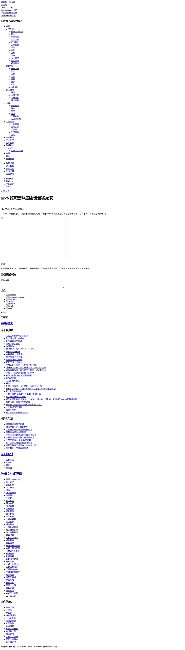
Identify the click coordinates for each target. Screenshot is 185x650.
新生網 (9, 613)
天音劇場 (15, 116)
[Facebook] (11, 295)
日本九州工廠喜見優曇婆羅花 (19, 443)
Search (3, 313)
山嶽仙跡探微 (12, 527)
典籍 (13, 84)
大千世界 (15, 58)
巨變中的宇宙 (17, 151)
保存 (3, 290)
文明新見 (10, 140)
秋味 (8, 383)
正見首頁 (10, 178)
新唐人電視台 (12, 639)
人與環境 (10, 121)
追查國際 (10, 626)
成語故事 (10, 501)
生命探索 (10, 137)
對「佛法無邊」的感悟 (16, 397)
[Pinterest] (10, 304)
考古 (13, 55)
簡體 (8, 191)
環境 (13, 47)
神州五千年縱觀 (13, 546)
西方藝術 (10, 522)
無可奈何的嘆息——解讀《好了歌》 (22, 365)
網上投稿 (10, 166)
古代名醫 (10, 535)
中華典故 (10, 580)
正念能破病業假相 (14, 391)
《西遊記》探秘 (13, 551)
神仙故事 (10, 485)
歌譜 (13, 114)
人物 (13, 74)
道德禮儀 (10, 540)
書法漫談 (10, 511)
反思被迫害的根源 (14, 341)
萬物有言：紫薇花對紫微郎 (18, 402)
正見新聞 (10, 29)
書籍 (8, 156)
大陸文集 (15, 95)
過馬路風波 (11, 378)
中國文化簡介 (12, 564)
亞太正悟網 (11, 618)
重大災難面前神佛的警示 (17, 412)
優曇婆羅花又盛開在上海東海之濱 (21, 445)
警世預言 (10, 145)
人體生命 (15, 45)
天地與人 (15, 129)
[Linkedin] (10, 299)
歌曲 (13, 108)
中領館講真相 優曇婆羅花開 (18, 440)
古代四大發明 (12, 538)
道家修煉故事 (12, 530)
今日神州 (15, 87)
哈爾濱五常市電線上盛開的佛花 (20, 437)
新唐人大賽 (11, 585)
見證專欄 (15, 100)
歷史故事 (10, 591)
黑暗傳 (9, 498)
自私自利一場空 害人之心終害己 (20, 349)
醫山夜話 (10, 482)
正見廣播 (10, 159)
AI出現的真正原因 (14, 407)
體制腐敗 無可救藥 (14, 357)
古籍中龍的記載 (13, 548)
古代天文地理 (12, 593)
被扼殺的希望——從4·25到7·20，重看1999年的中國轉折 (31, 389)
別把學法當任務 (13, 352)
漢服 (8, 490)
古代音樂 (10, 543)
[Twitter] (10, 301)
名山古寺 (10, 487)
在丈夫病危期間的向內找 (17, 336)
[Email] (9, 306)
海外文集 (15, 98)
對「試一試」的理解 (15, 338)
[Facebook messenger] (15, 297)
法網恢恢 (10, 623)
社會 (13, 34)
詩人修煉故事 (12, 532)
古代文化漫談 (12, 567)
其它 (13, 135)
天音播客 (10, 174)
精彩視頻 (15, 63)
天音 (8, 103)
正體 (3, 191)
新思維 (9, 468)
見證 (13, 92)
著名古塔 (10, 503)
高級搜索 (7, 323)
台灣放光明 (11, 631)
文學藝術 (10, 143)
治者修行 (10, 556)
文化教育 (10, 460)
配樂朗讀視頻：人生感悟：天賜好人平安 (24, 386)
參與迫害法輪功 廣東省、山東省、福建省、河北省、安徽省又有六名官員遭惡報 (41, 399)
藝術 (13, 50)
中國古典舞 (11, 519)
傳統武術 (10, 583)
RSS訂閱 (10, 171)
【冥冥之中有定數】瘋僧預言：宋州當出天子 (26, 367)
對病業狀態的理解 (14, 360)
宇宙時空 (10, 148)
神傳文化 (10, 66)
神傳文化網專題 (11, 473)
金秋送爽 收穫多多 (14, 354)
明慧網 (9, 610)
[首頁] (4, 5)
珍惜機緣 (10, 346)
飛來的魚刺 (11, 410)
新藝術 (9, 462)
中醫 (13, 76)
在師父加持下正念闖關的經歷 (19, 375)
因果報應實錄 (12, 569)
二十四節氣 (11, 596)
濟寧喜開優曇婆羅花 (15, 424)
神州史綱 (10, 553)
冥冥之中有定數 (13, 479)
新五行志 (15, 42)
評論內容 (5, 280)
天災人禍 (15, 127)
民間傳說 (10, 514)
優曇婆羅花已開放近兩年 (17, 427)
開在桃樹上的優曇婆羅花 (17, 448)
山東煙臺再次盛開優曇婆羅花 (19, 429)
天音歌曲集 (16, 119)
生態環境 (15, 132)
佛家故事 (10, 524)
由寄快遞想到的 (13, 381)
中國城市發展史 (13, 572)
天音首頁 (15, 106)
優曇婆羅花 (11, 577)
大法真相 (10, 90)
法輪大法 (10, 607)
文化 (13, 53)
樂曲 (13, 111)
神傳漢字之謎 (12, 559)
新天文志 (15, 39)
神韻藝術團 (11, 642)
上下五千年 (11, 493)
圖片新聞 (15, 61)
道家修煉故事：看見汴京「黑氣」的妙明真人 (26, 370)
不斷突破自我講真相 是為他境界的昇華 (23, 394)
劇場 (8, 153)
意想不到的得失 (13, 344)
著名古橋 (10, 506)
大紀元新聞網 (12, 637)
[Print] (9, 308)
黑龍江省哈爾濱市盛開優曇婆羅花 (21, 435)
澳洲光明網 (11, 621)
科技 (13, 79)
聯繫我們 (10, 168)
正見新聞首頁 (17, 31)
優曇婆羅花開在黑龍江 (16, 432)
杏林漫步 (10, 495)
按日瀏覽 (10, 163)
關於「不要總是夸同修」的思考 (20, 373)
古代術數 (10, 588)
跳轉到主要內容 (8, 2)
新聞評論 (15, 37)
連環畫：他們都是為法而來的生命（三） (24, 405)
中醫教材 (10, 516)
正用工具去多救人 (14, 362)
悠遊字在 (10, 561)
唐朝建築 (10, 575)
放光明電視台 (12, 629)
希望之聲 (10, 634)
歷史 (13, 71)
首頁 (8, 26)
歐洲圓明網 (11, 615)
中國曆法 (10, 508)
